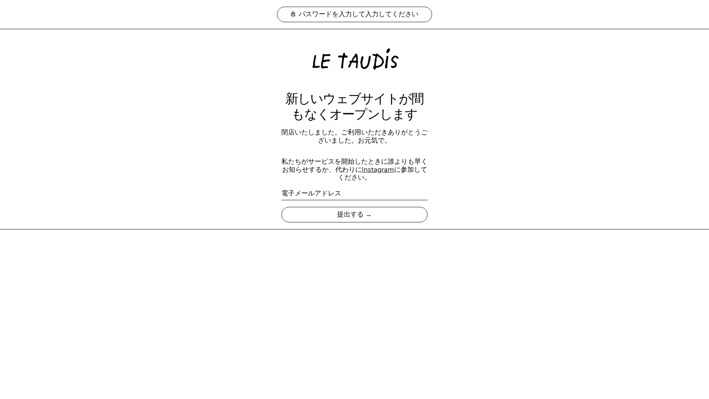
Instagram (378, 170)
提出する (350, 214)
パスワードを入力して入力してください (357, 14)
